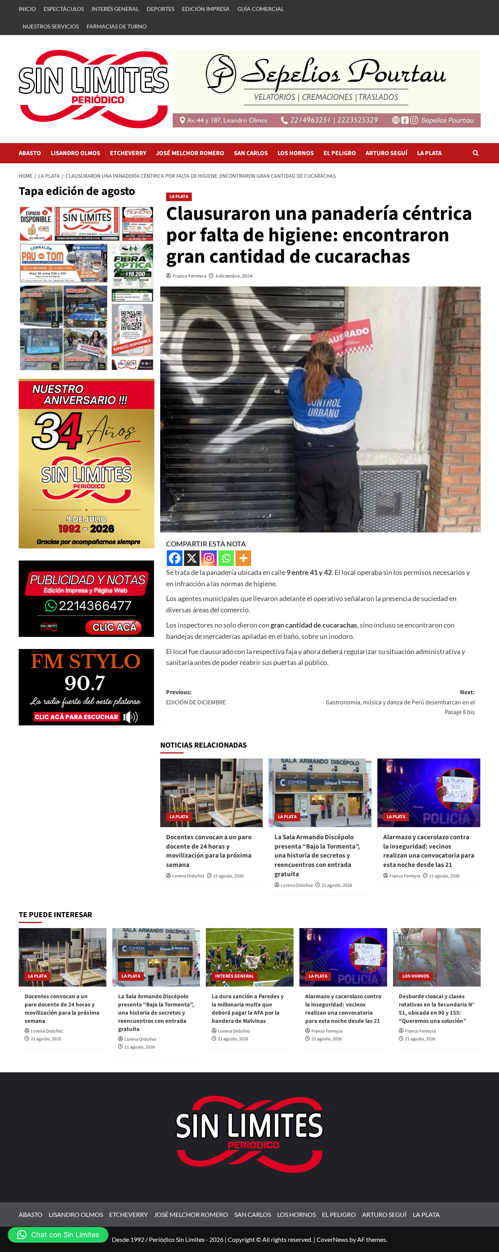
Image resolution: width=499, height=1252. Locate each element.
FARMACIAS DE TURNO (117, 26)
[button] (476, 153)
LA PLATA (429, 153)
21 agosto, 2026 (228, 876)
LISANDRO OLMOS (75, 153)
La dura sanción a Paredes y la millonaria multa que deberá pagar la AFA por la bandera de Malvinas (248, 1008)
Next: (400, 702)
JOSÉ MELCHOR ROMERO (190, 153)
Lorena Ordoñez (188, 876)
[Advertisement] (86, 792)
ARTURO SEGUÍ (386, 153)
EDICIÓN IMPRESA (206, 8)
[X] (192, 558)
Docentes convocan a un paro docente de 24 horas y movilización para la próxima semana (208, 851)
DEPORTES (160, 8)
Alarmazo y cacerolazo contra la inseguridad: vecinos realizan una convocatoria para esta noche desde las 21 (428, 851)
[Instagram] (209, 558)
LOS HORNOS (296, 153)
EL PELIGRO (340, 153)
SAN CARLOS (251, 153)
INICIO (27, 8)
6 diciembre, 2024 (234, 276)
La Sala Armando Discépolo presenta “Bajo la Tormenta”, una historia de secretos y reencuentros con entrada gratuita (317, 856)
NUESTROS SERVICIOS (51, 26)
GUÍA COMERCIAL (260, 8)
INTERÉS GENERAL (115, 8)
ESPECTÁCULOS (64, 8)
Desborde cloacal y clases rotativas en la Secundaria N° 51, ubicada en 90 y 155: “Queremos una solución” (436, 1008)
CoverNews (332, 1239)
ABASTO (30, 153)
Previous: (196, 697)
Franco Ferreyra (189, 276)
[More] (243, 558)
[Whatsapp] (226, 558)
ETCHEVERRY (128, 153)
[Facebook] (174, 558)
